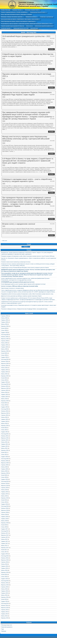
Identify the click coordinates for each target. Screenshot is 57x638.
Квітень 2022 (4, 423)
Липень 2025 (4, 342)
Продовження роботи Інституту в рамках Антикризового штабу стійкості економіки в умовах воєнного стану (27, 293)
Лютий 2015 (4, 599)
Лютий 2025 (4, 353)
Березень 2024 (5, 375)
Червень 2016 (4, 566)
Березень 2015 (5, 597)
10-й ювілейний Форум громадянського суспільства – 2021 (26, 36)
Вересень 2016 (5, 560)
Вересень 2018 (5, 510)
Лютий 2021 (4, 452)
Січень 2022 (4, 429)
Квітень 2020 (4, 471)
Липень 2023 (4, 392)
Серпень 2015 (4, 586)
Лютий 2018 (4, 524)
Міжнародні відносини (6, 625)
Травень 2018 (4, 518)
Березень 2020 (5, 473)
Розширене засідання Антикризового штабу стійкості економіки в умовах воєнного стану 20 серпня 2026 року (27, 256)
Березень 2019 (5, 498)
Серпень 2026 (4, 315)
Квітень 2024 (4, 373)
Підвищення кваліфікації (31, 16)
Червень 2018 (4, 516)
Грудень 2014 (4, 601)
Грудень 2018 (4, 504)
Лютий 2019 (4, 500)
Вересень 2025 (5, 338)
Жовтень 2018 (4, 508)
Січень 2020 (4, 477)
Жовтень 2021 (4, 435)
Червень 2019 (4, 491)
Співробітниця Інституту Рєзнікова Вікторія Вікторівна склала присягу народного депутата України (25, 267)
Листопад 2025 (5, 334)
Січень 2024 (4, 380)
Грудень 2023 (4, 382)
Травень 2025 (4, 347)
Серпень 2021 (4, 440)
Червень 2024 (4, 369)
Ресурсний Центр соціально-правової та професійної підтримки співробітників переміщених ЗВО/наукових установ (26, 23)
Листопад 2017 (5, 531)
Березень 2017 (5, 547)
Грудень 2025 (4, 332)
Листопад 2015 (5, 580)
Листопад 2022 (5, 409)
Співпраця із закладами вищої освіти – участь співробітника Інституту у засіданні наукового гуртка (27, 180)
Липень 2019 (4, 489)
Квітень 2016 (4, 570)
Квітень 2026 (4, 324)
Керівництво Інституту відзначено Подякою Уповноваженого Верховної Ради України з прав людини (27, 93)
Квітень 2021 (4, 448)
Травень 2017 (4, 543)
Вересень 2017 (5, 535)
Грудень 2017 (4, 529)
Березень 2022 (5, 425)
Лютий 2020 (4, 475)
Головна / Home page (5, 9)
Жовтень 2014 (4, 605)
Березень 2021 (5, 450)
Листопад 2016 (5, 555)
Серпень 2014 (4, 609)
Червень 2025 (4, 344)
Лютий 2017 (4, 549)
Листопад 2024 (5, 359)
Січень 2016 (4, 576)
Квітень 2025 (4, 349)
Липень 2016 (4, 564)
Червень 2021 (4, 444)
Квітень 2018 (4, 520)
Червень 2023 (4, 394)
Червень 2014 (4, 611)
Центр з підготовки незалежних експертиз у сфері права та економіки (16, 14)
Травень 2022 (4, 421)
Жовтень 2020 (4, 460)
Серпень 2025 (4, 340)
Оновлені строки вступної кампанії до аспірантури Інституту (15, 261)
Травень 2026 (4, 322)
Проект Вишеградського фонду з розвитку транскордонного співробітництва (18, 21)
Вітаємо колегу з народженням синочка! (18, 224)
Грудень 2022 (4, 407)
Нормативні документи (6, 627)
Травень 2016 (4, 568)
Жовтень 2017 (4, 533)
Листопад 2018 (5, 506)
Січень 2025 (4, 355)
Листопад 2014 (5, 603)
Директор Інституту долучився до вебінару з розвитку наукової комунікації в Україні (21, 296)
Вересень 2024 (5, 363)
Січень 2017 (4, 551)
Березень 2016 (5, 572)
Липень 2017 (4, 539)
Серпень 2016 (4, 562)
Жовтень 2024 (4, 361)
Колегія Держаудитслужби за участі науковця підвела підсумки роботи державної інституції (23, 284)
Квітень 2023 (4, 398)
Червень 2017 (4, 541)
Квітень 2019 (4, 495)
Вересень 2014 (5, 607)
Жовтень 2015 (4, 582)
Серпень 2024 (4, 365)
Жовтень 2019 (4, 483)
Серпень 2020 (4, 464)
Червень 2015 (4, 591)
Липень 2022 (4, 417)
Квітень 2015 (4, 595)
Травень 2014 (4, 613)
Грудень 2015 (4, 578)
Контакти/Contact (34, 28)
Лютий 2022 (4, 427)
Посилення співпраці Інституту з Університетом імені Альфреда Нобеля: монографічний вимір (24, 308)
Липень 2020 (4, 466)
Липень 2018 (4, 514)
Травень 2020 (4, 469)
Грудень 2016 (4, 553)
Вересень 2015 (5, 584)
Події (4, 38)
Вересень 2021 (5, 438)
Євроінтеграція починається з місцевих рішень (12, 288)
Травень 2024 (4, 371)
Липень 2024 (4, 367)
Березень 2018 (5, 522)
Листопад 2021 (5, 433)
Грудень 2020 (4, 456)
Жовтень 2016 (4, 558)
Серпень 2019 (4, 487)
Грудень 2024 (4, 357)
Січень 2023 (4, 404)
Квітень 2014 (4, 615)
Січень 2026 (4, 330)
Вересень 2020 (5, 462)
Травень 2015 (4, 593)
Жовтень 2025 (4, 336)
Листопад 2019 (5, 481)
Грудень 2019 (4, 479)
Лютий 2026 (4, 328)
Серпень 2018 (4, 512)
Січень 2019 (4, 502)
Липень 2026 (4, 318)
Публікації (3, 631)
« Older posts (4, 240)
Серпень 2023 (4, 390)
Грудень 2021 (4, 431)
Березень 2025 (5, 351)
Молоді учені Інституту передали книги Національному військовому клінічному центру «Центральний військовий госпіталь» (25, 139)
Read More (51, 49)
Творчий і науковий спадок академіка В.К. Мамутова (12, 26)
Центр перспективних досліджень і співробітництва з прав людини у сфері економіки (20, 19)
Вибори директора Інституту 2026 (21, 28)
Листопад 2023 (5, 384)
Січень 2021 (4, 454)
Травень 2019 (4, 493)
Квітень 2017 (4, 545)
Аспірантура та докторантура (46, 16)
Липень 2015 (4, 589)
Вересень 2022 (5, 413)
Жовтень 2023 (4, 386)
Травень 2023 (4, 396)
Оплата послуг (29, 26)
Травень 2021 (4, 446)
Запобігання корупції (5, 28)
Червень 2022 (4, 419)
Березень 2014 (5, 617)
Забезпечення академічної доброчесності (44, 26)
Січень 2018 (4, 526)
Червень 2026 (4, 320)
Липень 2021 (4, 442)
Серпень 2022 (4, 415)
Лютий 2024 (4, 378)
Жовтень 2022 (4, 411)
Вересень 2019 (5, 485)
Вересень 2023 (5, 388)
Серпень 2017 (4, 537)
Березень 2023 (5, 400)
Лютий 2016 (4, 574)
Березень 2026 (5, 326)
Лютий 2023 (4, 402)
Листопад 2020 (5, 458)
